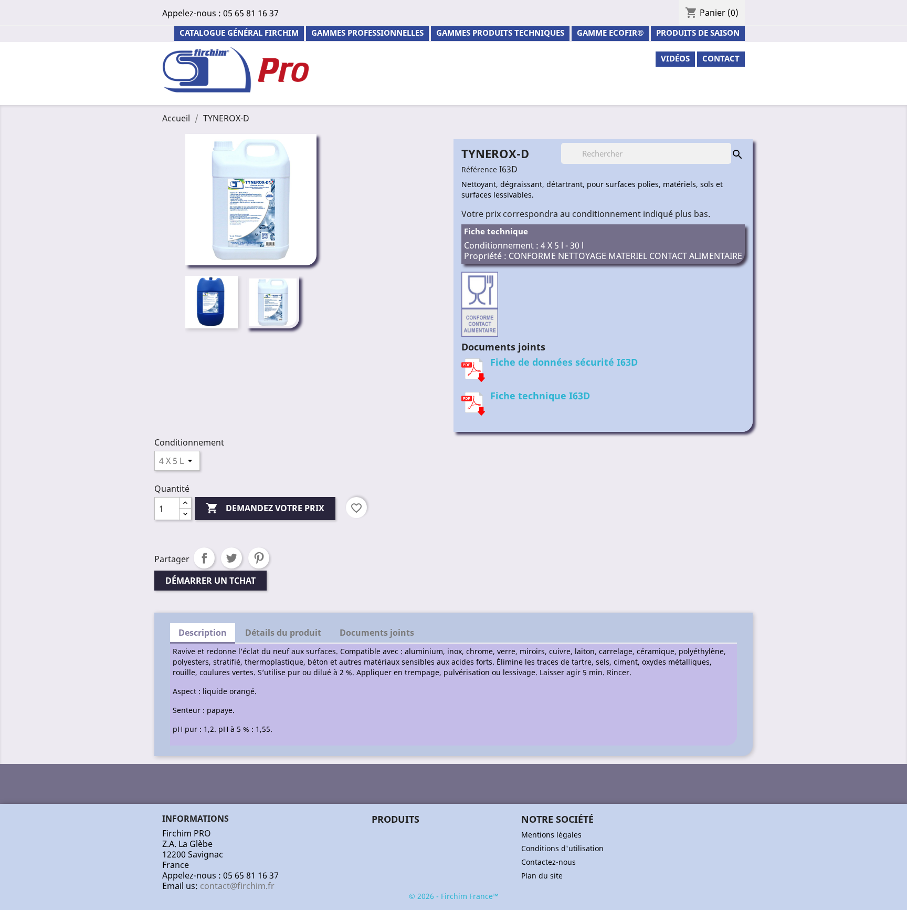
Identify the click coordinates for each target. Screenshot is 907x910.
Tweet (231, 557)
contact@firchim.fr (237, 886)
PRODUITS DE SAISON (698, 32)
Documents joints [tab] (377, 632)
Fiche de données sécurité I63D (564, 362)
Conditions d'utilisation (562, 848)
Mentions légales (551, 835)
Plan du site (542, 876)
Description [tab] (202, 632)
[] (727, 143)
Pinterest (258, 557)
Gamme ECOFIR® (610, 32)
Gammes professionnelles (367, 32)
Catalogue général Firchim (239, 32)
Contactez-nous (548, 862)
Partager (204, 557)
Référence (479, 169)
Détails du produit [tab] (283, 632)
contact (721, 58)
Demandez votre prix (265, 508)
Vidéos (675, 58)
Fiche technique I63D (540, 395)
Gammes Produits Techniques (500, 32)
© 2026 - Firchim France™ (454, 896)
